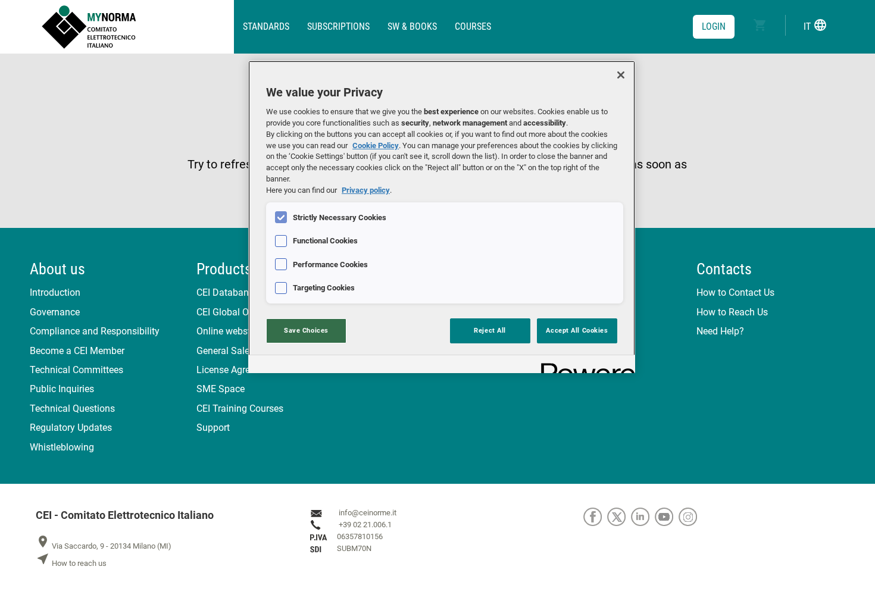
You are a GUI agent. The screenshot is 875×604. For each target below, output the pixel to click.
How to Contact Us (735, 292)
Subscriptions (338, 26)
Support (213, 427)
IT (815, 25)
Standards (266, 26)
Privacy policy (366, 190)
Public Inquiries (62, 389)
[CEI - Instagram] (690, 516)
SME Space (220, 389)
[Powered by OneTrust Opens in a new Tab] (584, 365)
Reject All (490, 330)
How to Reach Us (732, 312)
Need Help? (720, 331)
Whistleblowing (62, 447)
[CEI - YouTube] (667, 516)
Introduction (55, 292)
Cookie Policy (375, 145)
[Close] (621, 75)
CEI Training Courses (239, 408)
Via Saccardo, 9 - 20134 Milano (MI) (103, 546)
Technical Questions (72, 408)
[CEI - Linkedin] (643, 516)
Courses (473, 26)
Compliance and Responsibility (95, 331)
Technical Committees (76, 369)
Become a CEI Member (77, 350)
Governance (55, 312)
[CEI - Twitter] (619, 516)
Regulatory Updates (71, 427)
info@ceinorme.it (367, 513)
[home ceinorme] (138, 27)
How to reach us (71, 563)
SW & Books (412, 26)
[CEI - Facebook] (595, 516)
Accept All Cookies (577, 330)
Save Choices (306, 330)
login (714, 26)
